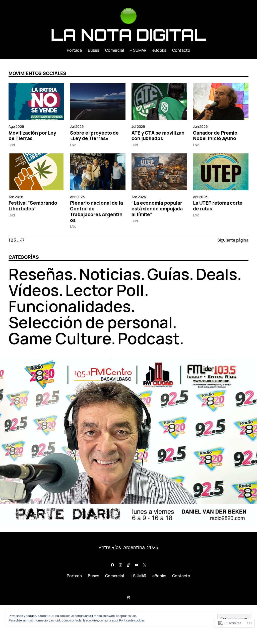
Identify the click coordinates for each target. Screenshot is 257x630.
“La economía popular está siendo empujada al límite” (157, 208)
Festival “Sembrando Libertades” (33, 206)
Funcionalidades (70, 306)
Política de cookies (132, 620)
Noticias (110, 274)
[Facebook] (112, 565)
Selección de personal (90, 322)
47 (22, 240)
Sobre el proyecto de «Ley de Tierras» (94, 136)
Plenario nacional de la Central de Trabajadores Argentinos (96, 211)
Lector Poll (104, 290)
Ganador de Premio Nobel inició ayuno (215, 136)
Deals (216, 274)
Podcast (148, 338)
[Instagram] (120, 565)
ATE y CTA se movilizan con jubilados (158, 136)
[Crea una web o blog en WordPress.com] (128, 597)
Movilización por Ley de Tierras (32, 136)
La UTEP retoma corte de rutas (217, 206)
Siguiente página (232, 240)
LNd (12, 144)
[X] (145, 565)
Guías (168, 274)
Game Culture (60, 338)
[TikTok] (128, 565)
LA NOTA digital (128, 34)
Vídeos (33, 290)
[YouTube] (137, 565)
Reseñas (40, 274)
